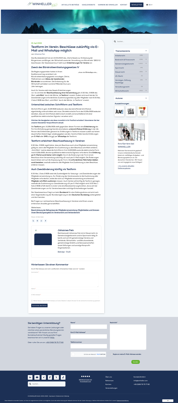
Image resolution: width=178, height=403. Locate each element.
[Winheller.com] (42, 4)
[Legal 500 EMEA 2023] (131, 111)
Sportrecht (119, 68)
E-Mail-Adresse (36, 294)
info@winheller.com (141, 381)
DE (150, 5)
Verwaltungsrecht (122, 87)
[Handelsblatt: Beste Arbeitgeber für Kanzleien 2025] (142, 111)
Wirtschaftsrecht (122, 91)
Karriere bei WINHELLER (108, 5)
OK (168, 400)
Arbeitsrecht (120, 56)
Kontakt (123, 5)
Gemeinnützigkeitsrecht (124, 64)
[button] (33, 220)
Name (33, 288)
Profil (68, 252)
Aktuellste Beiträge (70, 5)
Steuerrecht (120, 72)
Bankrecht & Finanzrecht (125, 60)
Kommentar (35, 272)
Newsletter (136, 5)
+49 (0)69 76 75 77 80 (55, 342)
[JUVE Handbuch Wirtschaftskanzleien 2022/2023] (119, 111)
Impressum (52, 396)
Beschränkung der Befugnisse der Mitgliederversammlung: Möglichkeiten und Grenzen (65, 210)
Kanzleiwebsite (88, 5)
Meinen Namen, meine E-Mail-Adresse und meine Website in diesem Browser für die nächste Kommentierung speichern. (66, 301)
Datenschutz (59, 396)
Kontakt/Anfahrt (139, 377)
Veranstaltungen (111, 388)
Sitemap (66, 396)
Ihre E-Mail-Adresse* (78, 332)
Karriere (108, 384)
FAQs (52, 337)
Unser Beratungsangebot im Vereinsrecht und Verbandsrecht (55, 212)
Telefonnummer (76, 342)
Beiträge (61, 252)
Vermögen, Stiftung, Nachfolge (123, 81)
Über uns (108, 377)
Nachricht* (113, 323)
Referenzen (109, 381)
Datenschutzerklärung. (123, 400)
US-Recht (119, 76)
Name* (73, 323)
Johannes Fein (39, 54)
